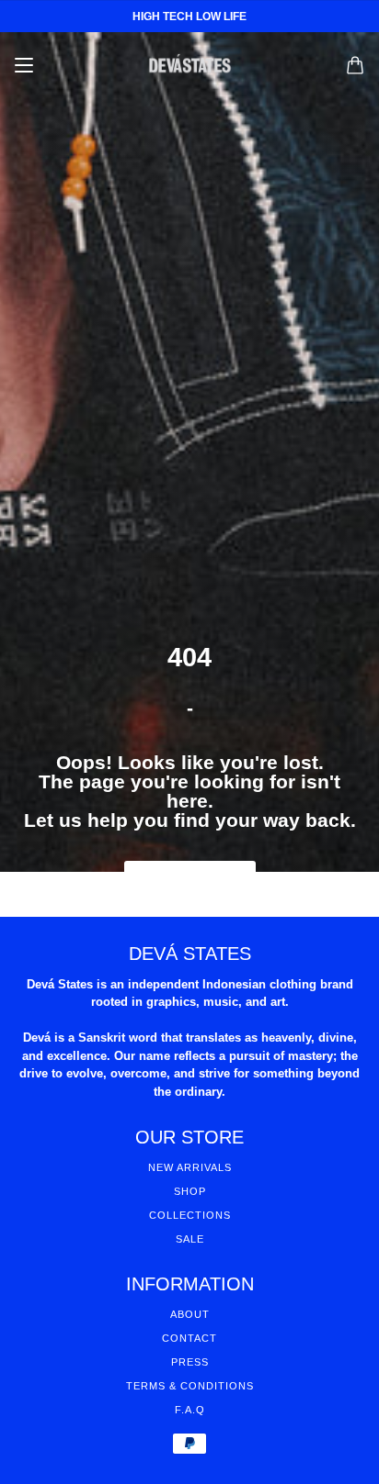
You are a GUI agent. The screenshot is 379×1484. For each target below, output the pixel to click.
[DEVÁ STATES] (190, 65)
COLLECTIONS (190, 1215)
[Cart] (355, 65)
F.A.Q (190, 1409)
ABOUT (190, 1314)
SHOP (190, 1191)
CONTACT (189, 1338)
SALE (190, 1238)
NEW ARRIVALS (190, 1167)
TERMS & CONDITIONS (190, 1385)
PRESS (190, 1361)
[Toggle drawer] (24, 65)
